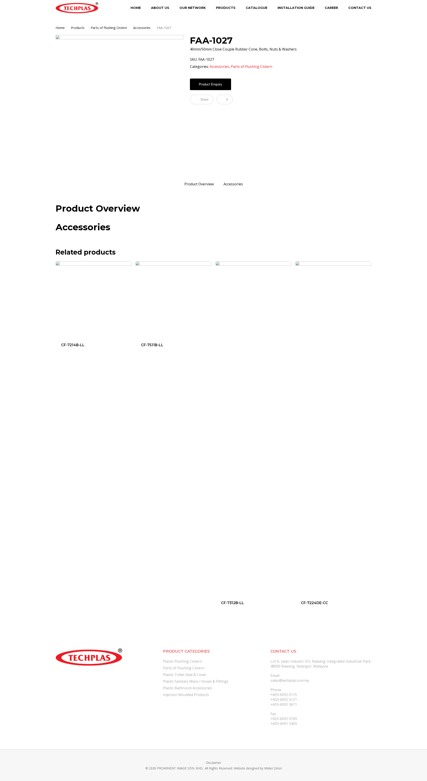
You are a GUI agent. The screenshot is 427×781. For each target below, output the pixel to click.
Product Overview (199, 184)
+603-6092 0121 (283, 699)
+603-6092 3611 (283, 704)
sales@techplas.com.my (289, 680)
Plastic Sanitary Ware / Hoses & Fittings (195, 681)
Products (78, 27)
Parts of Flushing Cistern (109, 27)
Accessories (142, 27)
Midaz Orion (273, 768)
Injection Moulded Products (186, 694)
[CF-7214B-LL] (93, 299)
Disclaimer (213, 763)
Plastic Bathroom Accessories (187, 688)
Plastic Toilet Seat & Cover (185, 674)
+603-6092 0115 (283, 694)
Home (60, 27)
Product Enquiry (210, 84)
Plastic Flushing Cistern (182, 661)
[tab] (199, 184)
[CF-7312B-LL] (253, 428)
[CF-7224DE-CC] (333, 428)
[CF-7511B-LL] (173, 299)
